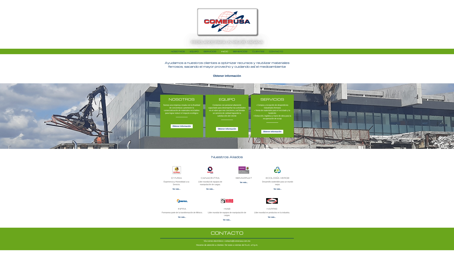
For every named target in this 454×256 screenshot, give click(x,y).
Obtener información (227, 75)
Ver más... (176, 189)
